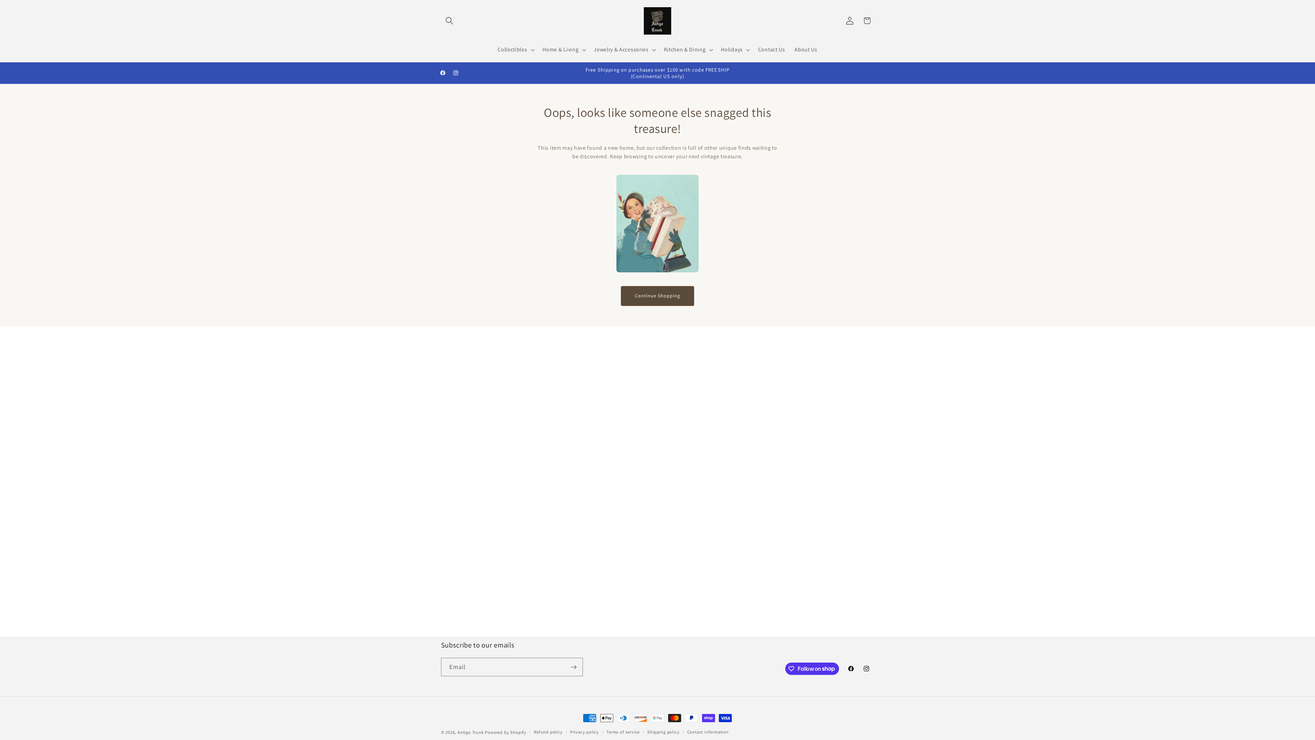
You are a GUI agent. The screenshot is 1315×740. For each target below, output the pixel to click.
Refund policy (548, 732)
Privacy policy (584, 732)
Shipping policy (663, 732)
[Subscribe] (574, 667)
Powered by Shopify (505, 732)
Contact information (708, 732)
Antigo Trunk (471, 732)
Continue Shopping (657, 296)
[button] (450, 20)
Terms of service (623, 732)
